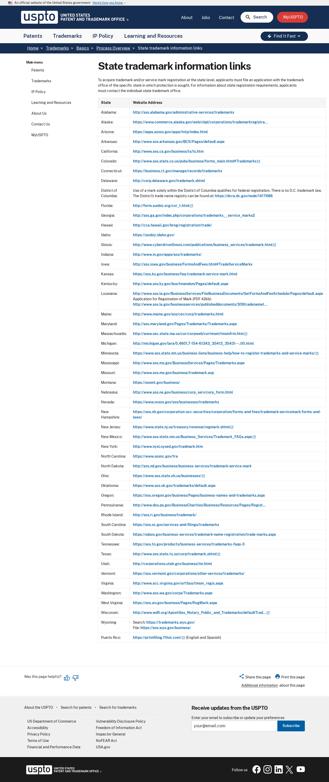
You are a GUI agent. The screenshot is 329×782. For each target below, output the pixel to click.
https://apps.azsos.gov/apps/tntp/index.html (170, 132)
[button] (255, 678)
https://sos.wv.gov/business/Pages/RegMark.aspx (175, 603)
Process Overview (113, 48)
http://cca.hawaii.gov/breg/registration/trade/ (172, 225)
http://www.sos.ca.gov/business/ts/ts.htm (168, 151)
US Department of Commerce (51, 721)
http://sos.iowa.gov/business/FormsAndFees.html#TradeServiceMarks (192, 264)
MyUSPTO (39, 135)
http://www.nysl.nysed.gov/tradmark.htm (168, 446)
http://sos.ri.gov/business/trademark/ (164, 515)
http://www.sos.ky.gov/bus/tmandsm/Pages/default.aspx (181, 284)
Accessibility (37, 728)
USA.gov (103, 747)
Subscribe (291, 726)
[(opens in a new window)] (266, 772)
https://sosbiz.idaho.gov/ (154, 235)
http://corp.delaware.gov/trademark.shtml (169, 181)
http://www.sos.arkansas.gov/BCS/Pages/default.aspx (179, 142)
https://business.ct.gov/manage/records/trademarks (177, 171)
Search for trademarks (117, 707)
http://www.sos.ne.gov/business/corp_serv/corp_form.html (183, 392)
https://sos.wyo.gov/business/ (165, 628)
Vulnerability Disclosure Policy (120, 721)
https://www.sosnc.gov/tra (155, 456)
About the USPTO (38, 707)
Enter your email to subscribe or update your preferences (238, 718)
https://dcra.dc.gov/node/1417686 (244, 196)
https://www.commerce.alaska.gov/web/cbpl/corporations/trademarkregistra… (200, 122)
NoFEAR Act (106, 741)
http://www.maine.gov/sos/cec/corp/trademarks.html (178, 314)
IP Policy (103, 36)
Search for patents (76, 707)
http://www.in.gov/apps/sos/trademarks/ (167, 254)
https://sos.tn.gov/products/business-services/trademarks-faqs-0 (189, 544)
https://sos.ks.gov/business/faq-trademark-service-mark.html (185, 274)
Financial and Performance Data (53, 747)
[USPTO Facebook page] (255, 772)
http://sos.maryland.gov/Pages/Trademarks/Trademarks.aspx (185, 324)
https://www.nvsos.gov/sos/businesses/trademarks (176, 402)
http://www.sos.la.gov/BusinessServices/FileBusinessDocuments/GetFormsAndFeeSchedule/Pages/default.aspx (228, 294)
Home (33, 48)
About (187, 17)
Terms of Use (38, 741)
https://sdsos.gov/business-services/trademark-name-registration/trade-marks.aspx (204, 534)
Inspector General (110, 734)
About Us (39, 113)
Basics (82, 48)
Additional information (259, 685)
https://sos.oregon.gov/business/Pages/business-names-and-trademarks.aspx (199, 495)
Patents (32, 36)
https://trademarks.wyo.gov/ (170, 622)
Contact (226, 17)
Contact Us (40, 124)
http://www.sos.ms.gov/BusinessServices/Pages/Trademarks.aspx (189, 363)
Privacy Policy (38, 734)
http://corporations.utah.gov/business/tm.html (172, 564)
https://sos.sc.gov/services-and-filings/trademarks (176, 525)
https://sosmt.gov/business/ (156, 382)
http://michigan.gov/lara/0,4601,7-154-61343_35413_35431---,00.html (193, 343)
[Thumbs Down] (75, 678)
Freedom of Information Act (119, 728)
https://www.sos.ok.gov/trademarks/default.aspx (174, 486)
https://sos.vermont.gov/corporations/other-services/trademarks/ (188, 573)
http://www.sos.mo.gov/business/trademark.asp (173, 373)
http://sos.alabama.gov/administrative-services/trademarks (183, 112)
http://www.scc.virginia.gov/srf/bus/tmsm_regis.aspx (178, 583)
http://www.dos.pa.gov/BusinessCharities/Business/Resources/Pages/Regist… (199, 505)
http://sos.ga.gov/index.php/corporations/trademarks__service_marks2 (194, 215)
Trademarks (67, 36)
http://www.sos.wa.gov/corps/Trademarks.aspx (173, 593)
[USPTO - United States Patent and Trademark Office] (63, 773)
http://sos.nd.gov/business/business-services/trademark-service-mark (192, 466)
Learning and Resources (153, 36)
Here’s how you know (109, 3)
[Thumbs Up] (67, 678)
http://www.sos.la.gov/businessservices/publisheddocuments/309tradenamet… (200, 304)
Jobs (206, 17)
